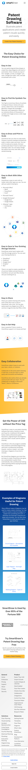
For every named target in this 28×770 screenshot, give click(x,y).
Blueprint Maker (19, 712)
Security (3, 691)
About (3, 687)
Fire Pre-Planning (6, 731)
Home (3, 677)
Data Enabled (18, 686)
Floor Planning (5, 718)
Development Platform (18, 738)
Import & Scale (18, 679)
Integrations (18, 696)
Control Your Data (19, 698)
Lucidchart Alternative (17, 744)
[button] (25, 3)
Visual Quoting (5, 721)
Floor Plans (17, 723)
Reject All (14, 763)
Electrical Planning (7, 734)
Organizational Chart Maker (18, 704)
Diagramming (5, 743)
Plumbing (4, 736)
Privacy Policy (6, 756)
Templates (17, 721)
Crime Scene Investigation (5, 728)
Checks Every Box (19, 691)
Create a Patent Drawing (13, 656)
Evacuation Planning (4, 739)
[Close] (26, 749)
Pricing (3, 682)
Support (3, 684)
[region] (14, 758)
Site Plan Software (19, 709)
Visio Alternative (19, 741)
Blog (15, 734)
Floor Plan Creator (19, 688)
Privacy (3, 689)
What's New (17, 728)
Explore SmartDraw (17, 731)
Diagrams (17, 725)
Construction (5, 745)
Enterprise (4, 679)
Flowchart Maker (19, 700)
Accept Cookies (14, 767)
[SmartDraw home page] (10, 2)
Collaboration (18, 693)
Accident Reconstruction (6, 724)
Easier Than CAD (19, 677)
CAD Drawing (18, 707)
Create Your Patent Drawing (13, 41)
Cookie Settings (14, 760)
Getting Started (18, 718)
